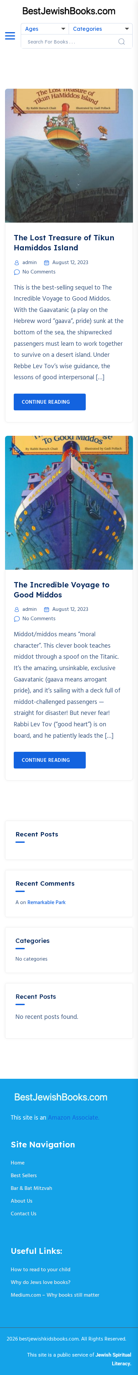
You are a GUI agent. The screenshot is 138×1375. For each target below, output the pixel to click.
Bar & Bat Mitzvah (31, 1188)
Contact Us (24, 1214)
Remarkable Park (46, 902)
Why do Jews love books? (40, 1282)
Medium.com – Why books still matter (55, 1295)
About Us (21, 1201)
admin (29, 262)
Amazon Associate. (73, 1118)
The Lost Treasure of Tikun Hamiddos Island (64, 242)
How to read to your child (40, 1270)
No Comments (39, 272)
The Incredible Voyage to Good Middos (62, 589)
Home (17, 1163)
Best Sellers (24, 1175)
